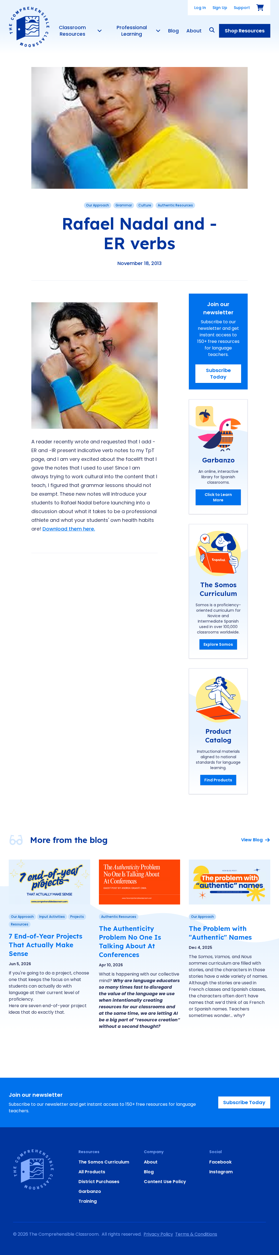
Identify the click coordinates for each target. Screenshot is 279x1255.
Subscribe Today (218, 373)
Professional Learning (132, 30)
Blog (173, 31)
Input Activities (52, 916)
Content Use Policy (165, 1181)
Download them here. (69, 528)
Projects (77, 916)
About (194, 31)
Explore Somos (218, 644)
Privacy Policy (158, 1234)
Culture (144, 205)
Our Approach (97, 205)
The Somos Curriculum (103, 1162)
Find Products (218, 780)
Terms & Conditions (196, 1234)
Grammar (124, 205)
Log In (200, 7)
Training (87, 1201)
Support (242, 7)
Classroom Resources (72, 30)
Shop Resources (245, 30)
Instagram (221, 1172)
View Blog (252, 840)
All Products (91, 1172)
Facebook (220, 1162)
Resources (19, 924)
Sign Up (220, 7)
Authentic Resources (175, 205)
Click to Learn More (218, 497)
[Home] (29, 27)
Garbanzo (89, 1191)
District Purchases (98, 1181)
